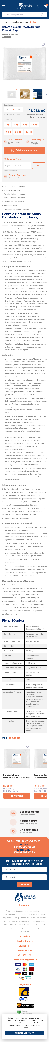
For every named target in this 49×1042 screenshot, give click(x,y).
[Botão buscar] (42, 14)
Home (4, 22)
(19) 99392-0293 (24, 847)
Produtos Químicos (19, 22)
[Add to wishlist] (43, 44)
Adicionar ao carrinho (27, 150)
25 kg (28, 131)
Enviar (23, 884)
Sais (34, 22)
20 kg (18, 131)
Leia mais (23, 936)
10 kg (34, 124)
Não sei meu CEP (10, 171)
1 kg (7, 124)
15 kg (8, 131)
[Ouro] (24, 994)
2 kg (16, 124)
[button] (46, 94)
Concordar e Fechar (24, 1033)
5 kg (25, 124)
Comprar (18, 796)
